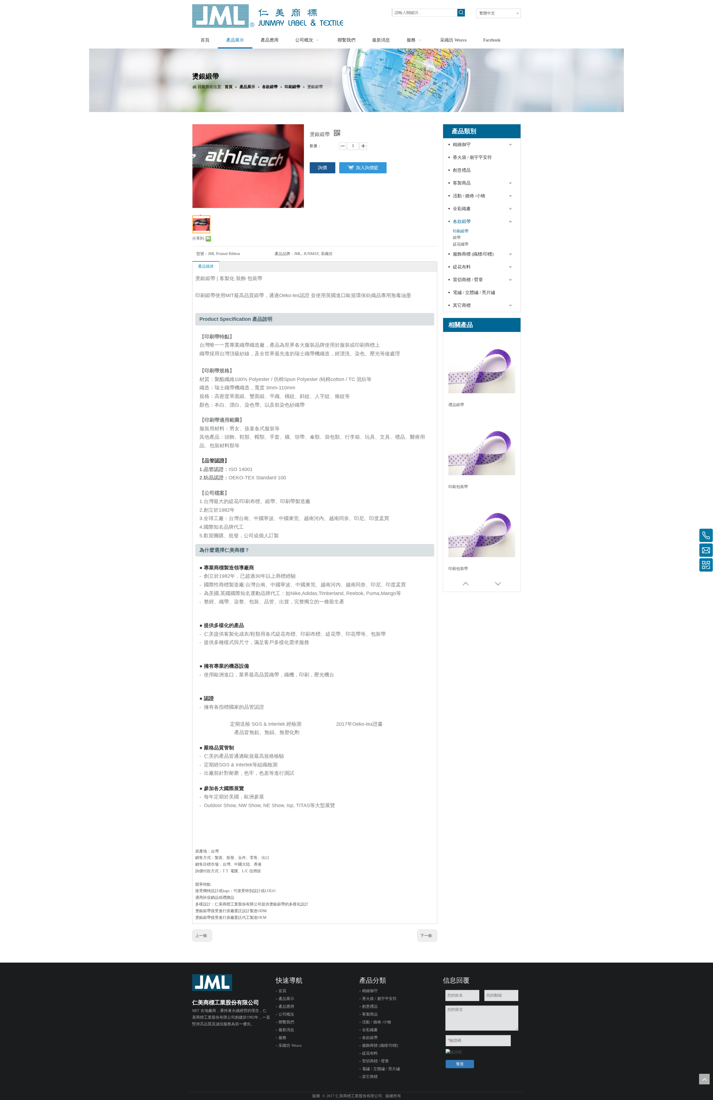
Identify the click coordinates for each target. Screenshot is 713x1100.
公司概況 (286, 1014)
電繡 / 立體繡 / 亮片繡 (474, 292)
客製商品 (462, 183)
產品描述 (206, 266)
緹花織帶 (460, 244)
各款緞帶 (462, 221)
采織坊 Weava (290, 1045)
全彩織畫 (462, 208)
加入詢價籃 (367, 167)
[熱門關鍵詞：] (461, 12)
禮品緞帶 (456, 405)
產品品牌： (284, 254)
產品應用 (286, 1006)
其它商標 (462, 305)
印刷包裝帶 (458, 487)
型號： (202, 254)
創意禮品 (462, 170)
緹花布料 (462, 266)
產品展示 (286, 999)
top (704, 1079)
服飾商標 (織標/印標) (473, 254)
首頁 (282, 991)
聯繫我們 (286, 1022)
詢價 (322, 167)
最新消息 (286, 1030)
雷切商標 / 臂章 (468, 279)
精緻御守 (462, 144)
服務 (282, 1038)
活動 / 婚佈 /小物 (469, 195)
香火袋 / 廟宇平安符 (472, 157)
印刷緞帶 (460, 231)
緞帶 (457, 237)
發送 (460, 1064)
